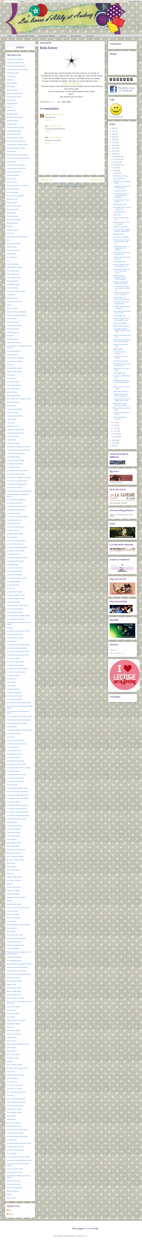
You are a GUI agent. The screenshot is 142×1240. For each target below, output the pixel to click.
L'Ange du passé (12, 412)
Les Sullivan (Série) (13, 802)
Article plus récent (46, 180)
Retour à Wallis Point (13, 995)
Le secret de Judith (13, 658)
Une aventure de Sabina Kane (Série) (19, 1160)
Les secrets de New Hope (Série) (18, 791)
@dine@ (48, 114)
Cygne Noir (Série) (13, 175)
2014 (114, 151)
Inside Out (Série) (12, 354)
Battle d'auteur (118, 349)
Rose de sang (11, 1010)
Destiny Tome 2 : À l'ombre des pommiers (121, 298)
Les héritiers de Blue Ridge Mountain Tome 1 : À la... (122, 330)
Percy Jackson (11, 921)
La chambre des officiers (15, 464)
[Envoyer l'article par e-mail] (58, 102)
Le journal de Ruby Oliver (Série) (17, 605)
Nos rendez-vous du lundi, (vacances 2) (122, 312)
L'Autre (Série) (11, 419)
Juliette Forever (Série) (14, 371)
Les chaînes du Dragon (14, 699)
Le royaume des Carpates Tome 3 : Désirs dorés (121, 230)
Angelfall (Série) (12, 103)
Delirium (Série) (12, 202)
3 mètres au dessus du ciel (15, 62)
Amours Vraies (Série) (14, 97)
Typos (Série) (11, 1116)
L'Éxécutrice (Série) (13, 443)
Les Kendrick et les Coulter (15, 761)
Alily (10, 1210)
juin (115, 422)
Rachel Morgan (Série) (14, 981)
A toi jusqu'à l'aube (13, 73)
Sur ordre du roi (12, 1082)
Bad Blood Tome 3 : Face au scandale (121, 223)
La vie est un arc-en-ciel (15, 568)
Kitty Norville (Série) (13, 402)
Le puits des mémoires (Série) (17, 648)
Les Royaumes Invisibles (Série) (17, 788)
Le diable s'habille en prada (16, 595)
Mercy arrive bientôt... (120, 323)
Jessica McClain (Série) (14, 368)
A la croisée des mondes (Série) (17, 69)
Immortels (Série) (12, 339)
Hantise (9, 305)
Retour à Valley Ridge (14, 991)
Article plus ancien (96, 180)
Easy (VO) (10, 233)
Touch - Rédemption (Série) (16, 1099)
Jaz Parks (10, 365)
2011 (113, 443)
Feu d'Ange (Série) (13, 271)
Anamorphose (11, 100)
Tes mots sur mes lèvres (15, 1085)
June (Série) (11, 375)
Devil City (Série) (12, 216)
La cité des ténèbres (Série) (16, 474)
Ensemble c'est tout (13, 250)
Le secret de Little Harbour (15, 662)
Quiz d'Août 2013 (119, 179)
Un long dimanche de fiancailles (17, 1136)
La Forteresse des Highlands (16, 499)
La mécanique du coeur (14, 520)
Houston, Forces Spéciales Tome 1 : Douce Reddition (120, 277)
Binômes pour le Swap (120, 176)
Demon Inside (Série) (14, 206)
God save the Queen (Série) (16, 291)
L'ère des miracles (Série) (15, 433)
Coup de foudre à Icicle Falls (16, 168)
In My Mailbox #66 (119, 316)
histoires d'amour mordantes (16, 312)
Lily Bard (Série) (12, 822)
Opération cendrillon (13, 890)
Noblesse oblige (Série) (14, 877)
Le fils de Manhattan (13, 602)
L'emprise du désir (13, 426)
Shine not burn (11, 1041)
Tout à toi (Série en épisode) (16, 1102)
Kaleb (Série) (11, 378)
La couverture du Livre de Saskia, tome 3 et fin (121, 399)
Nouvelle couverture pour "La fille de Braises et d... (121, 382)
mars (115, 431)
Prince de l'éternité (13, 948)
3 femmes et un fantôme (15, 59)
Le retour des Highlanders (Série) (18, 651)
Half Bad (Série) (12, 298)
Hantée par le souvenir (14, 301)
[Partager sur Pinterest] (70, 102)
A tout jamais (11, 76)
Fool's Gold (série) (13, 274)
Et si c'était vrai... (12, 257)
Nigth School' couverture (121, 326)
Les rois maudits (12, 785)
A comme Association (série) (16, 66)
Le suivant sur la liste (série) (16, 672)
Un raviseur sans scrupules (16, 1150)
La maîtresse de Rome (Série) (17, 506)
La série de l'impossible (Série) (17, 557)
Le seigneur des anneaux (15, 665)
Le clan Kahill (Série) (13, 581)
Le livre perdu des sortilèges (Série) (18, 615)
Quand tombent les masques (16, 971)
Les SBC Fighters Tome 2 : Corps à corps (121, 187)
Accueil (9, 36)
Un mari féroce (12, 1140)
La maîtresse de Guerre (15, 503)
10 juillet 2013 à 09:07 (55, 137)
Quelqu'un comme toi (14, 977)
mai (115, 425)
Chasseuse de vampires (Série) (17, 144)
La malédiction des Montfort (16, 510)
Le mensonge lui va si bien (15, 619)
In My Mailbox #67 (119, 262)
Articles (114, 650)
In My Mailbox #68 (119, 212)
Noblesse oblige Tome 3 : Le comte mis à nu (121, 265)
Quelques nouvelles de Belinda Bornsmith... (120, 282)
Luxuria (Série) (12, 839)
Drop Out (10, 226)
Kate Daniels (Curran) (14, 385)
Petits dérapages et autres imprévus (19, 924)
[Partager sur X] (66, 102)
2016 (114, 145)
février (116, 434)
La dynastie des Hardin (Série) (17, 484)
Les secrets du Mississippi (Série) (18, 795)
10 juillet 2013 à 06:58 (54, 126)
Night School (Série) (13, 870)
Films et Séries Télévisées (47, 36)
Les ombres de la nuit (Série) (16, 774)
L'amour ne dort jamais (14, 409)
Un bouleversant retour (14, 1126)
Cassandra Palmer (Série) (15, 127)
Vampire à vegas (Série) (15, 1187)
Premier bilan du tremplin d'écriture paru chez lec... (121, 241)
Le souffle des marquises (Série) (17, 668)
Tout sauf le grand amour (15, 1105)
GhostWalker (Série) (13, 284)
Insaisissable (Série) (13, 351)
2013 (114, 154)
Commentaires (117, 653)
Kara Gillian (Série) (13, 382)
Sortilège (10, 1061)
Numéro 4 (10, 883)
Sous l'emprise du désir (14, 1064)
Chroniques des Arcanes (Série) (17, 155)
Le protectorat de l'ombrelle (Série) (18, 645)
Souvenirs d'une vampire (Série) (17, 1068)
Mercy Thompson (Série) (15, 856)
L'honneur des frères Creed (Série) (18, 450)
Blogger (85, 1236)
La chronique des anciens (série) (17, 470)
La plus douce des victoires (16, 527)
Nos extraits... (90, 36)
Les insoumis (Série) (13, 757)
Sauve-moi (10, 1027)
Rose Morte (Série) (13, 1013)
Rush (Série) (11, 1017)
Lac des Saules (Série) (14, 571)
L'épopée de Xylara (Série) (15, 429)
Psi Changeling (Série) (14, 960)
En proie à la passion (14, 243)
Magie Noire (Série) (13, 846)
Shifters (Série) (12, 1037)
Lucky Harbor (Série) (13, 832)
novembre (117, 159)
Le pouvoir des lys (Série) (15, 638)
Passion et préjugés (13, 914)
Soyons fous (11, 1071)
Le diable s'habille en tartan (16, 598)
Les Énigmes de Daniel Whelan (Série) (19, 730)
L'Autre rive (10, 423)
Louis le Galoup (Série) (14, 826)
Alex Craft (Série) (12, 90)
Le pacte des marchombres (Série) (18, 631)
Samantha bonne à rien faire (16, 1020)
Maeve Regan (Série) (14, 843)
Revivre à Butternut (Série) (15, 998)
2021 (114, 131)
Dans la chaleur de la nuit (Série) (17, 185)
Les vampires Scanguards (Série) (18, 815)
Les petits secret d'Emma (15, 781)
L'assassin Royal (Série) (15, 416)
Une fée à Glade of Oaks (15, 1169)
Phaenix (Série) (12, 928)
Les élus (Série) (12, 727)
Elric (8, 240)
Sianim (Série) (11, 1047)
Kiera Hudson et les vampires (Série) (19, 399)
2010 (114, 446)
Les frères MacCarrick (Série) (16, 744)
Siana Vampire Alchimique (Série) (18, 1044)
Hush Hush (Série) (13, 329)
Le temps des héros (13, 675)
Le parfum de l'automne (14, 634)
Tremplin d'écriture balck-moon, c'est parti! (121, 293)
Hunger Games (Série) (14, 325)
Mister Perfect (11, 866)
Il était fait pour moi (13, 332)
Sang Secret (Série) (13, 1024)
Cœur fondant (11, 161)
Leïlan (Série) (11, 685)
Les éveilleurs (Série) (14, 733)
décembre (117, 156)
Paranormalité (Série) (14, 904)
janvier (116, 436)
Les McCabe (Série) (13, 771)
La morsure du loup (13, 523)
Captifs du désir (12, 124)
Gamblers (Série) (12, 281)
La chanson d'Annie (13, 467)
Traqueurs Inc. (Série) (14, 1109)
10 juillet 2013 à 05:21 (57, 114)
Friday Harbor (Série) (14, 277)
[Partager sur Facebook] (68, 102)
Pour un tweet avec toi (14, 942)
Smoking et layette (13, 1058)
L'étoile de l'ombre (13, 436)
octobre (116, 162)
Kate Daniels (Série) (13, 388)
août (115, 167)
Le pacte (9, 627)
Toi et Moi (10, 1095)
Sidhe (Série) (11, 1051)
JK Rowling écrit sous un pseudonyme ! (121, 303)
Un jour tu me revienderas (15, 1133)
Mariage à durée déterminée (16, 849)
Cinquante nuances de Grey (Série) (18, 158)
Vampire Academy (13, 1191)
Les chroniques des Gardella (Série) (19, 720)
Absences (10, 80)
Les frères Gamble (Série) (15, 740)
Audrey (11, 1214)
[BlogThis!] (64, 102)
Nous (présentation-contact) (25, 36)
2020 (114, 134)
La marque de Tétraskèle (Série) (17, 516)
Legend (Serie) (12, 682)
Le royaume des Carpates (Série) (18, 655)
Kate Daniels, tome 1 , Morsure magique (120, 404)
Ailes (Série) (11, 86)
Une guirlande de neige (14, 1172)
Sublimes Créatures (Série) (16, 1075)
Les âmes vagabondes (14, 692)
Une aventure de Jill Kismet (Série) (18, 1157)
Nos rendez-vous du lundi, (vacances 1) (122, 364)
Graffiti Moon (11, 295)
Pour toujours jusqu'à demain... (17, 938)
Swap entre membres (120, 391)
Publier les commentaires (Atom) (76, 186)
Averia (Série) (11, 110)
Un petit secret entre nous (15, 1146)
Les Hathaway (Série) (14, 750)
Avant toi (9, 107)
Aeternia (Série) (12, 83)
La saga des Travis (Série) (15, 551)
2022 (114, 128)
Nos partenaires (76, 36)
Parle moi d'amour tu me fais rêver (18, 907)
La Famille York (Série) (14, 487)
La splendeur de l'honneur (15, 561)
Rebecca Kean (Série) (14, 988)
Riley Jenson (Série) (13, 1007)
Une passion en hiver (14, 1181)
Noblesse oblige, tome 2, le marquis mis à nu (121, 319)
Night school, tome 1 (120, 204)
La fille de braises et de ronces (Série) (19, 491)
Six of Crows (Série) (13, 1054)
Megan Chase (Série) (14, 853)
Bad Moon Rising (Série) (15, 117)
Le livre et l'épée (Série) (14, 612)
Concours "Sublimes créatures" (120, 418)
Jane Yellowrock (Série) (14, 361)
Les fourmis (10, 737)
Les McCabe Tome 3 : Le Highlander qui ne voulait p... (121, 248)
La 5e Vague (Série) (13, 457)
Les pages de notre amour (15, 778)
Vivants (9, 1194)
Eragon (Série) (11, 254)
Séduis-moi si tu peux (14, 1034)
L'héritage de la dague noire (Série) (18, 447)
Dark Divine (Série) (13, 189)
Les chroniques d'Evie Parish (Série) (19, 703)
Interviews (63, 36)
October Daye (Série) (14, 887)
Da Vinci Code (11, 179)
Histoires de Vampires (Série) (16, 315)
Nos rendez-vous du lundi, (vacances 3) (122, 253)
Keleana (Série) (12, 392)
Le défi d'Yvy (11, 588)
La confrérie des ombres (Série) (17, 481)
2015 (114, 148)
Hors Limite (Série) (13, 322)
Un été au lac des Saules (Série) (17, 1129)
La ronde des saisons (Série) (16, 540)
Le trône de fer (12, 679)
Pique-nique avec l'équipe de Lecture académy (121, 340)
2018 (114, 139)
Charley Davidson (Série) (15, 138)
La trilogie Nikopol (13, 564)
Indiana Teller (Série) (13, 342)
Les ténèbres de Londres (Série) (17, 805)
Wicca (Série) (11, 1198)
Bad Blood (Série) (12, 114)
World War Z (117, 215)
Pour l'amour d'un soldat (15, 935)
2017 (114, 142)
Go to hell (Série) (12, 288)
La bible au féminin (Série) (15, 460)
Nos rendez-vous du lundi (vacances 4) (121, 208)
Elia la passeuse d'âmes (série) (17, 236)
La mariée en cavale (13, 513)
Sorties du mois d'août (120, 227)
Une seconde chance (14, 1184)
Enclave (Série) (12, 247)
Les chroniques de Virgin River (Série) (19, 716)
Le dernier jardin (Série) (14, 592)
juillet (115, 170)
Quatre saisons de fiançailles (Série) (19, 974)
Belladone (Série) (12, 120)
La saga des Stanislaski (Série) (17, 547)
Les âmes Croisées (13, 689)
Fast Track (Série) (13, 264)
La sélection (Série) (13, 554)
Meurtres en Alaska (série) (15, 860)
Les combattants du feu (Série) (17, 723)
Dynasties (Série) (12, 230)
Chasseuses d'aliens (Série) (16, 148)
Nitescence (10, 873)
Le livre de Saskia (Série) (15, 609)
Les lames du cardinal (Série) (16, 764)
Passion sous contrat (13, 918)
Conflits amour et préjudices (16, 165)
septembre (117, 165)
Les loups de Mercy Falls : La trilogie (19, 767)
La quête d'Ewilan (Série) (15, 534)
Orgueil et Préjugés (13, 894)
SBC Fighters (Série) (13, 1030)
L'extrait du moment (119, 191)
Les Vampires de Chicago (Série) (17, 812)
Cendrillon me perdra (14, 134)
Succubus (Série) (12, 1078)
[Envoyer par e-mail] (62, 102)
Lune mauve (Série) (13, 836)
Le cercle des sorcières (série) (17, 578)
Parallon (9, 901)
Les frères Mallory (13, 747)
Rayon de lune (11, 984)
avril (115, 428)
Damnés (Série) (12, 182)
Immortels (10, 335)
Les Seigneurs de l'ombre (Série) (17, 798)
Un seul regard (12, 1153)
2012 (114, 440)
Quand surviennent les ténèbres (17, 967)
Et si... (9, 260)
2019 (114, 137)
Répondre (48, 120)
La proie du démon (13, 530)
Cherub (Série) (12, 151)
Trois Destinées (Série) (14, 1112)
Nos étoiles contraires (14, 880)
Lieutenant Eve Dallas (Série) (16, 819)
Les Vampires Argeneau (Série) (17, 808)
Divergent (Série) (12, 223)
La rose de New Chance (15, 544)
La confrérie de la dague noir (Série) (19, 477)
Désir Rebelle (11, 213)
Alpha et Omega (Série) (14, 93)
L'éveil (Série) (11, 440)
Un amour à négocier (14, 1123)
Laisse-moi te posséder (14, 575)
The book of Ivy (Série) (14, 1088)
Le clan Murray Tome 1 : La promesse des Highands (121, 195)
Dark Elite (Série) (12, 192)
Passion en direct (12, 911)
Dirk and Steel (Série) (14, 219)
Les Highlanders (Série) (14, 754)
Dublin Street (117, 173)
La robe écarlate (12, 537)
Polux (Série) (11, 931)
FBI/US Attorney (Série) (14, 267)
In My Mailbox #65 (119, 373)
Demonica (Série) (12, 209)
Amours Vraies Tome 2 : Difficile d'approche (121, 395)
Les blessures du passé (14, 696)
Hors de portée (12, 318)
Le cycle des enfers (13, 585)
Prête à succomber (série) (15, 945)
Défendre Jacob (12, 199)
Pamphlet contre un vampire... (17, 897)
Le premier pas (12, 641)
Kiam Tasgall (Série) (13, 395)
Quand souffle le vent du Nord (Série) (19, 964)
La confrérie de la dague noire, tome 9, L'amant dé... (121, 288)
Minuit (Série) (11, 863)
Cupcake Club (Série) (14, 172)
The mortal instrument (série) (16, 1092)
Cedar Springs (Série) (14, 131)
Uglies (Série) (11, 1119)
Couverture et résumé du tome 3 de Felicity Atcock (121, 270)
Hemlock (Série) (12, 308)
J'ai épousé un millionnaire (15, 358)
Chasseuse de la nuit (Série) (16, 141)
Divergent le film (118, 234)
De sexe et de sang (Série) (15, 196)
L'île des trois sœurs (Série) (16, 453)
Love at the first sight (13, 829)
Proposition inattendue (14, 957)
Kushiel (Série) (11, 405)
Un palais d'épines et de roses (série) (19, 1143)
